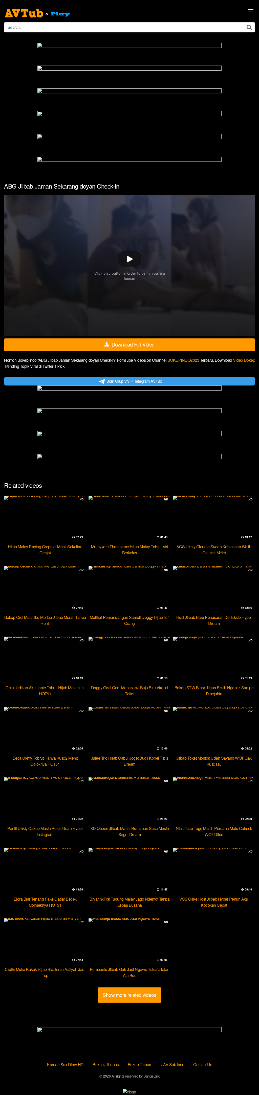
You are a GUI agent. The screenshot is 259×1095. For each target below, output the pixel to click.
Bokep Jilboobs (106, 1064)
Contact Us (202, 1064)
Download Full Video (132, 344)
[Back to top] (245, 1079)
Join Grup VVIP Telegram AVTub (134, 381)
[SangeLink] (38, 13)
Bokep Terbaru (140, 1064)
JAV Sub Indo (172, 1064)
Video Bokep (244, 360)
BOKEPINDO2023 (183, 360)
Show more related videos (129, 994)
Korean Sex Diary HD (65, 1064)
